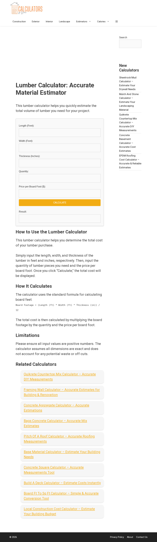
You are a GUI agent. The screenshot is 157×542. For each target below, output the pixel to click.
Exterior (36, 21)
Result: (23, 211)
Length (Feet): (26, 125)
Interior (49, 21)
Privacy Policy (117, 537)
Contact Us (141, 537)
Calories (101, 21)
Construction (19, 21)
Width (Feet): (26, 141)
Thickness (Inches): (29, 156)
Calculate (59, 202)
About (130, 537)
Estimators (81, 21)
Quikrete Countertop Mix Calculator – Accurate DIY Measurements (128, 122)
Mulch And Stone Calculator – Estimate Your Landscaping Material (129, 102)
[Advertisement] (60, 58)
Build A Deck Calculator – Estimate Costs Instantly (62, 483)
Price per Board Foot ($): (32, 186)
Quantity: (24, 171)
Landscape (64, 21)
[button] (116, 21)
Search (123, 37)
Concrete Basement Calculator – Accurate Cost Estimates (127, 143)
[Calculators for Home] (27, 8)
